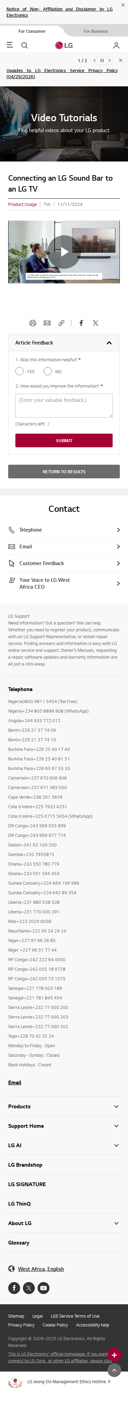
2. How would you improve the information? (59, 386)
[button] (64, 1126)
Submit (64, 440)
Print (32, 323)
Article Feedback (34, 342)
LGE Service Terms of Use (75, 1316)
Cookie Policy (55, 1325)
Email (47, 323)
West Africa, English (41, 1269)
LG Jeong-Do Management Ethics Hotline (66, 1381)
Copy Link (61, 323)
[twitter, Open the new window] (95, 323)
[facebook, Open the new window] (81, 323)
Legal (37, 1316)
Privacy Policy (21, 1325)
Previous (94, 60)
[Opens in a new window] (14, 1288)
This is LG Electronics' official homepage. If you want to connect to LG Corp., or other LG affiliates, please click (61, 1357)
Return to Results (64, 471)
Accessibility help (92, 1325)
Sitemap (16, 1316)
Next (109, 60)
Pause (102, 60)
